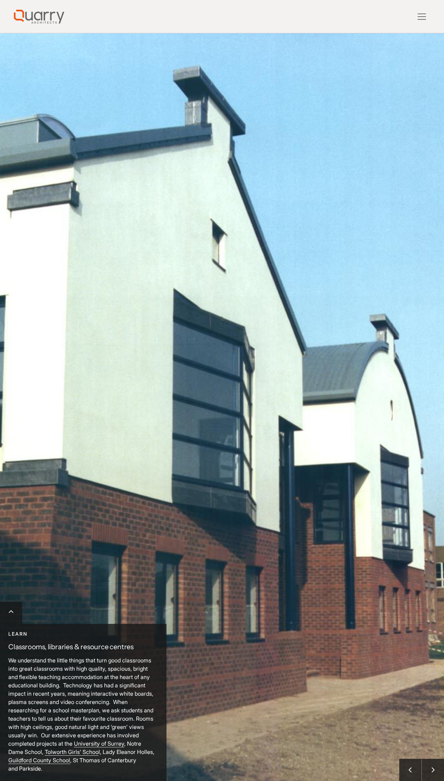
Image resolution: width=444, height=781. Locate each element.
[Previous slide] (410, 770)
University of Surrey (99, 743)
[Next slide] (433, 770)
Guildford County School (39, 760)
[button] (421, 16)
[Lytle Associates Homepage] (39, 17)
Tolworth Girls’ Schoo (72, 751)
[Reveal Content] (11, 613)
